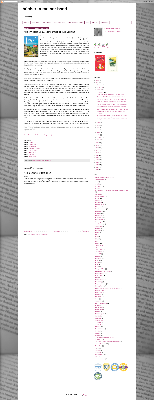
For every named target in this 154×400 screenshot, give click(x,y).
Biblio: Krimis (35, 22)
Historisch (98, 230)
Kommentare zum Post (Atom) (39, 234)
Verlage (97, 350)
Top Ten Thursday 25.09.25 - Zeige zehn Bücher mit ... (112, 99)
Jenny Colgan (99, 249)
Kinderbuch (98, 258)
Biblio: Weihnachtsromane (75, 22)
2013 (97, 170)
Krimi (96, 260)
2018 (97, 157)
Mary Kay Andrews (100, 284)
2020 (97, 152)
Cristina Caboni (99, 204)
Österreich (98, 301)
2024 (97, 143)
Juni (98, 127)
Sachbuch (98, 316)
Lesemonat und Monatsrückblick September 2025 (111, 94)
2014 (97, 167)
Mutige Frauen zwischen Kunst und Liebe (107, 288)
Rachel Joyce (99, 309)
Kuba (96, 264)
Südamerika (98, 339)
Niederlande (98, 292)
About (87, 22)
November (100, 87)
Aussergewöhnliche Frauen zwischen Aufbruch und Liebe (111, 190)
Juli (98, 125)
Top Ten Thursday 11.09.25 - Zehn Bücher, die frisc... (112, 104)
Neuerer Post (28, 231)
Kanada (97, 256)
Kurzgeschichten (100, 269)
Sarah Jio (98, 318)
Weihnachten (99, 354)
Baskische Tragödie (34, 148)
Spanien (97, 335)
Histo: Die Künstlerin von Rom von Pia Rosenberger (111, 102)
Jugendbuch (98, 252)
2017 (97, 160)
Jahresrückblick (99, 245)
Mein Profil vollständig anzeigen (113, 31)
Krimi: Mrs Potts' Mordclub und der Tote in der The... (111, 97)
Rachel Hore (99, 307)
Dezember (100, 85)
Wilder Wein (32, 156)
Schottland (98, 322)
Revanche (31, 154)
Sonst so (97, 333)
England (97, 213)
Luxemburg (98, 282)
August (99, 122)
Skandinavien (99, 329)
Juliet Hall (98, 254)
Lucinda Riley (99, 279)
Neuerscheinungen (100, 290)
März (98, 135)
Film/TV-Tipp (98, 215)
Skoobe (97, 331)
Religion (97, 311)
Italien (97, 243)
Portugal (97, 305)
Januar (99, 140)
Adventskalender (100, 179)
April (98, 132)
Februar (99, 137)
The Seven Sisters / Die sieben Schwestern (107, 341)
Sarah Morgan (99, 320)
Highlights (98, 228)
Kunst (97, 267)
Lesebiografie (99, 273)
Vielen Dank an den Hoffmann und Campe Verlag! (38, 135)
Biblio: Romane (46, 22)
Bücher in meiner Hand (113, 28)
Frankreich (98, 217)
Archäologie (98, 186)
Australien (98, 194)
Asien (97, 188)
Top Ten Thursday (100, 344)
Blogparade (98, 202)
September (100, 92)
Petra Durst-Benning (101, 303)
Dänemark (98, 207)
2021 (97, 150)
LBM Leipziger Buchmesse (103, 271)
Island (97, 239)
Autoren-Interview (100, 196)
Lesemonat (98, 275)
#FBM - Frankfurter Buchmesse (104, 177)
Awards (97, 200)
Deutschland (99, 211)
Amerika (97, 184)
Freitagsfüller (99, 219)
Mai (98, 130)
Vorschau (98, 352)
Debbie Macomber (100, 209)
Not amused (98, 296)
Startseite (26, 22)
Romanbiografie (100, 314)
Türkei (97, 348)
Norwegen (98, 294)
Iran (96, 234)
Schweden (98, 324)
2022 (97, 148)
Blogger (85, 395)
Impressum (95, 22)
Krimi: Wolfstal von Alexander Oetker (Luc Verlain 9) (111, 106)
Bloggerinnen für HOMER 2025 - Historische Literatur (112, 115)
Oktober (99, 90)
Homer (97, 232)
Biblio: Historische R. (59, 22)
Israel (96, 241)
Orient (97, 299)
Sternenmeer (32, 152)
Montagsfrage (99, 286)
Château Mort (32, 144)
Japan (97, 247)
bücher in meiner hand (45, 9)
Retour (30, 142)
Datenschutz (104, 22)
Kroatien (97, 262)
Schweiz (97, 326)
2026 (97, 80)
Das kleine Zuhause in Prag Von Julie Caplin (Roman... (112, 109)
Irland (97, 237)
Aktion (97, 182)
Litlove (97, 277)
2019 (97, 155)
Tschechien (98, 346)
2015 (97, 165)
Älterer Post (85, 231)
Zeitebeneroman (100, 359)
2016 (97, 162)
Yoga (96, 356)
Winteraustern (32, 146)
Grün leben (98, 226)
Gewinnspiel (98, 222)
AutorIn (97, 198)
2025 (97, 83)
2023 (97, 145)
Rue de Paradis (33, 150)
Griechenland (99, 224)
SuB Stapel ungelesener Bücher (104, 337)
